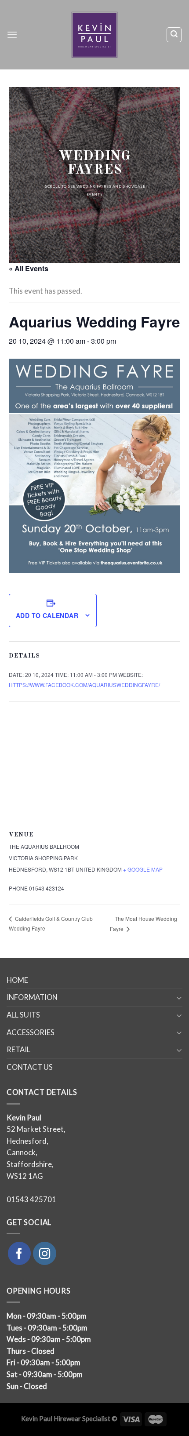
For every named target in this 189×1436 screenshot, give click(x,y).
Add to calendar (47, 615)
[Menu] (12, 35)
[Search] (174, 34)
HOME (17, 980)
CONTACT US (30, 1067)
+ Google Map (143, 869)
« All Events (28, 268)
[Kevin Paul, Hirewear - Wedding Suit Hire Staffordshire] (95, 34)
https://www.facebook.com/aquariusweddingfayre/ (84, 684)
